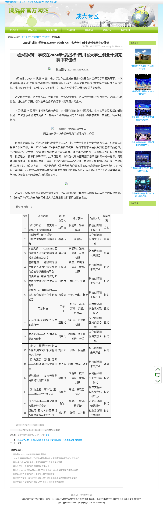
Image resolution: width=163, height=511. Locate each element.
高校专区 (53, 2)
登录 (7, 2)
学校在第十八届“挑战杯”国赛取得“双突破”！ (31, 466)
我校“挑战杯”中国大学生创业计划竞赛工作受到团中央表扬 (37, 462)
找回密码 (13, 2)
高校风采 (32, 30)
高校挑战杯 (51, 30)
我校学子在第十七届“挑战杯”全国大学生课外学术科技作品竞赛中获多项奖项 (50, 440)
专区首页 (14, 30)
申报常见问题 (86, 495)
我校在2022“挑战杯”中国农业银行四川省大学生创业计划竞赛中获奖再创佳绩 (45, 470)
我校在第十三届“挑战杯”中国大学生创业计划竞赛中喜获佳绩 (38, 482)
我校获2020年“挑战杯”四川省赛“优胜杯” (30, 454)
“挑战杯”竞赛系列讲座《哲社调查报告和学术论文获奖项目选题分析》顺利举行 (46, 458)
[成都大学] (81, 26)
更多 (48, 435)
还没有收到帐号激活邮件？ (33, 2)
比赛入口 (107, 30)
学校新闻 (46, 37)
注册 (19, 2)
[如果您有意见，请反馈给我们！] (158, 374)
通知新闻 (70, 30)
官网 (47, 2)
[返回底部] (158, 380)
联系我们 (125, 30)
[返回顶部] (158, 369)
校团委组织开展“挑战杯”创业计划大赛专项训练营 (33, 474)
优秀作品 (89, 30)
